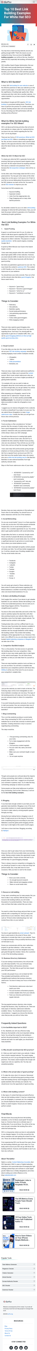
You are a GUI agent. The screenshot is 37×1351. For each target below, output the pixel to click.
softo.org (10, 1314)
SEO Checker (6, 1285)
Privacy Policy (8, 1328)
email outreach (24, 933)
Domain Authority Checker (10, 1281)
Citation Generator (7, 1273)
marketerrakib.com (10, 1175)
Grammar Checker (7, 1290)
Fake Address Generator (9, 1264)
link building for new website (19, 85)
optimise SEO (22, 267)
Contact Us (8, 1335)
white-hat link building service (17, 457)
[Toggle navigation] (33, 2)
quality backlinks (6, 241)
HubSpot (5, 830)
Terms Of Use (8, 1331)
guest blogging (26, 277)
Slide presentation (15, 361)
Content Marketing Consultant (21, 1162)
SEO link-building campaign (17, 351)
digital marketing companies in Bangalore (19, 639)
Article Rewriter (6, 1277)
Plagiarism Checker (8, 1269)
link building (31, 208)
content (30, 373)
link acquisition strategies (17, 168)
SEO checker (10, 184)
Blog (6, 1326)
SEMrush (4, 670)
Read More (23, 1190)
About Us (7, 1333)
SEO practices (20, 137)
